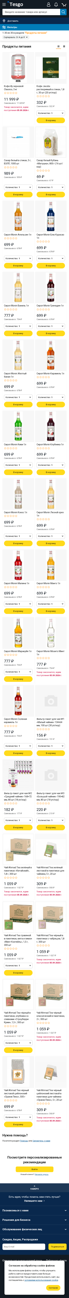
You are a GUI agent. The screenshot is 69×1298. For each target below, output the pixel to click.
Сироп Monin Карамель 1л (50, 373)
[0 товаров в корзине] (64, 4)
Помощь (24, 1141)
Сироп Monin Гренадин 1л (50, 305)
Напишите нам (33, 1200)
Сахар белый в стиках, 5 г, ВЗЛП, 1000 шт (17, 162)
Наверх (34, 1189)
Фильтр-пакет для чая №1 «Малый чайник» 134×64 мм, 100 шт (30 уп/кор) (50, 722)
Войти (35, 1169)
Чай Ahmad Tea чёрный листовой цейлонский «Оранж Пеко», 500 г (16, 1093)
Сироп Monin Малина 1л (16, 583)
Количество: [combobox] (45, 113)
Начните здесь (41, 1174)
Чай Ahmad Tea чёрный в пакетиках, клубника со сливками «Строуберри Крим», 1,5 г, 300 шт (17, 1017)
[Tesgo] (15, 4)
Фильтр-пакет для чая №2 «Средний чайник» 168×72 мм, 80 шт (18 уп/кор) (18, 796)
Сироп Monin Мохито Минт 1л (51, 653)
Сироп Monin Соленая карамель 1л (15, 720)
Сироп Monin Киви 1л (15, 444)
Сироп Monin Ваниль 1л (16, 305)
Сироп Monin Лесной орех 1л (50, 514)
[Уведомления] (56, 4)
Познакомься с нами (15, 1210)
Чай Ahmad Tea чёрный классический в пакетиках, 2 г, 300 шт (51, 1015)
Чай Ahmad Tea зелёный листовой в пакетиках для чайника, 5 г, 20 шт (50, 870)
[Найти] (63, 12)
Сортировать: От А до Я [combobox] (14, 37)
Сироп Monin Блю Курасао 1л (50, 236)
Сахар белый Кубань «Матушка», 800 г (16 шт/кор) (50, 163)
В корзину (51, 120)
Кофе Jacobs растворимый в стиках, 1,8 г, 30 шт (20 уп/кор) (50, 89)
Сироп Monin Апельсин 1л (17, 234)
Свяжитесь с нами (41, 1141)
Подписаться (57, 1246)
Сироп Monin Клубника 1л (50, 444)
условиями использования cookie (41, 1280)
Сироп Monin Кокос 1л (15, 512)
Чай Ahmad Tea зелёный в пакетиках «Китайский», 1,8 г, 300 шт (18, 870)
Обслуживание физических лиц (22, 1229)
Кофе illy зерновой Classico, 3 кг (13, 88)
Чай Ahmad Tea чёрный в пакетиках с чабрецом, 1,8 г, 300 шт (50, 938)
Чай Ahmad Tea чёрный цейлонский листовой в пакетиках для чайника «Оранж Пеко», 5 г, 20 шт (49, 1095)
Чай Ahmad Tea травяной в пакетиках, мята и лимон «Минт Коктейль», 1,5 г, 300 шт (18, 940)
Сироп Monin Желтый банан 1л (15, 375)
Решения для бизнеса (16, 1219)
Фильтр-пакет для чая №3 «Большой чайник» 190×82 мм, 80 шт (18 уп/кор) (51, 796)
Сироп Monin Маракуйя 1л (17, 651)
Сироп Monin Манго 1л (48, 583)
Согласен (53, 1288)
